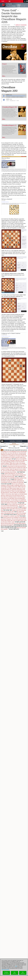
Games (23, 443)
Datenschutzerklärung (5, 969)
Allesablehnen (14, 973)
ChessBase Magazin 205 (9, 107)
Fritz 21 (4, 64)
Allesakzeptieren (23, 973)
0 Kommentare (24, 24)
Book (5, 443)
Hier (16, 966)
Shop (2, 1)
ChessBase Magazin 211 (9, 125)
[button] (9, 1)
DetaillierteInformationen (6, 973)
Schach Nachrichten (11, 5)
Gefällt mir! (18, 24)
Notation (14, 443)
